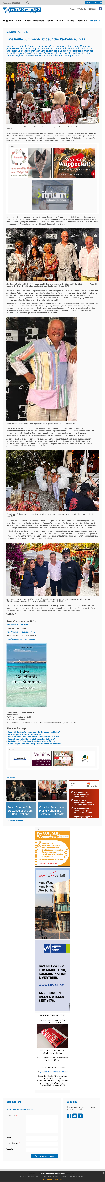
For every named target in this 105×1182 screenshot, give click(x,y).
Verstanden (47, 1179)
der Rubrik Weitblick (14, 821)
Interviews (82, 20)
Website (9, 1149)
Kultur (19, 20)
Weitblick (95, 20)
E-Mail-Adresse (13, 1143)
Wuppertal (8, 20)
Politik (50, 20)
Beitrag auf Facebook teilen (69, 1116)
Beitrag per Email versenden (74, 1116)
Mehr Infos (58, 1179)
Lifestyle (70, 20)
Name (9, 1137)
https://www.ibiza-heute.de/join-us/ (20, 632)
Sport (28, 20)
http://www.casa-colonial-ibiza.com (20, 639)
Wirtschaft (38, 20)
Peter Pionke (23, 32)
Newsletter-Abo (95, 3)
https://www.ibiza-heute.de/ (17, 625)
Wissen (59, 20)
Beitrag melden (80, 1116)
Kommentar (11, 1116)
